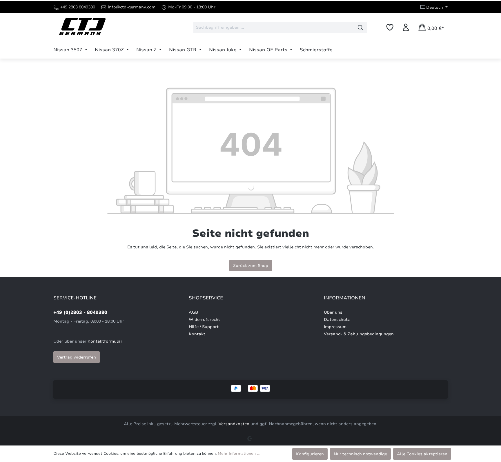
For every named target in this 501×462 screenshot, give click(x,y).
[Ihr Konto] (406, 27)
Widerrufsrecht (204, 319)
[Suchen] (360, 27)
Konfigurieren (310, 454)
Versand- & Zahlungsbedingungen (359, 334)
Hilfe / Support (204, 327)
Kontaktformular (105, 341)
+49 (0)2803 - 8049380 (80, 312)
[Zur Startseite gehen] (82, 26)
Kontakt (197, 334)
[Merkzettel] (390, 27)
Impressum (335, 327)
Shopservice (206, 298)
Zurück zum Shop (250, 265)
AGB (193, 312)
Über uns (333, 312)
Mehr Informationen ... (238, 453)
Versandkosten (234, 424)
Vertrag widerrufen (76, 357)
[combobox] (273, 27)
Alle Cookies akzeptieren (422, 454)
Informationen (344, 298)
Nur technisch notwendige (360, 454)
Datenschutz (337, 319)
